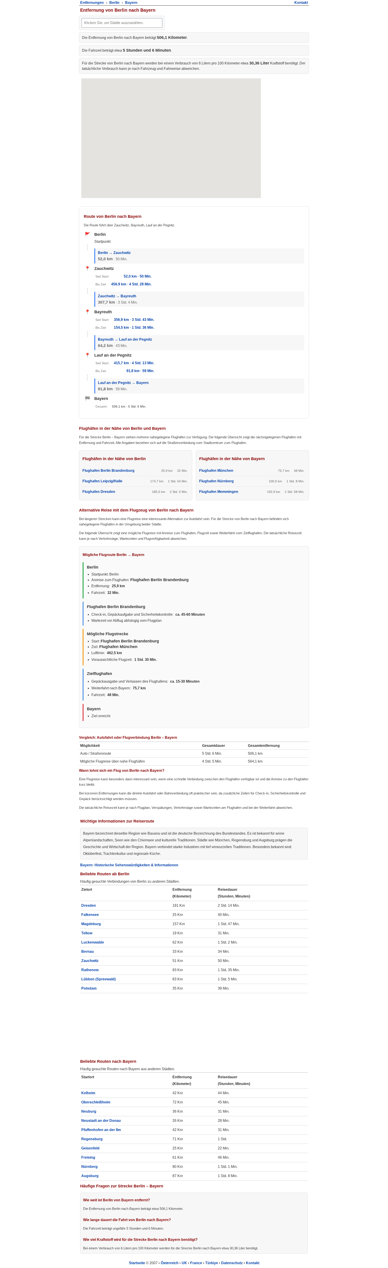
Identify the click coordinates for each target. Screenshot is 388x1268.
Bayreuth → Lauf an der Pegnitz (125, 339)
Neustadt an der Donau (101, 1120)
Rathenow (90, 970)
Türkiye (211, 1263)
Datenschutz (232, 1263)
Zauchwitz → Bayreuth (117, 296)
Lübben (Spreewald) (98, 979)
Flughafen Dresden (98, 492)
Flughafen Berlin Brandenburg (108, 470)
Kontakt (252, 1263)
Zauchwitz (90, 961)
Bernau (87, 951)
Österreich (170, 1263)
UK (184, 1263)
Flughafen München (216, 470)
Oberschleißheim (95, 1102)
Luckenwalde (92, 942)
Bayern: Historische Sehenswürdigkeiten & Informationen (129, 865)
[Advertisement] (194, 1024)
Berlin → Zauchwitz (114, 253)
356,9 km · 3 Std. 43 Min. (134, 320)
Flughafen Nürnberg (216, 481)
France (196, 1263)
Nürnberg (89, 1167)
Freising (88, 1157)
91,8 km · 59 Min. (140, 371)
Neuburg (88, 1111)
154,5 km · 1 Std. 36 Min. (134, 327)
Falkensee (90, 915)
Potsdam (89, 988)
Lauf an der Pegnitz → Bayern (123, 383)
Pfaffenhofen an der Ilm (101, 1130)
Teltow (86, 933)
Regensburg (92, 1139)
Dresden (88, 905)
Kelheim (88, 1093)
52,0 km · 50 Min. (138, 276)
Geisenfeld (90, 1148)
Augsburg (90, 1176)
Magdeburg (91, 924)
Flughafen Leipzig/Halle (102, 481)
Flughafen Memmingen (218, 492)
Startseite (137, 1263)
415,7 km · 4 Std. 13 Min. (134, 363)
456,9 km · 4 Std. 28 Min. (131, 284)
